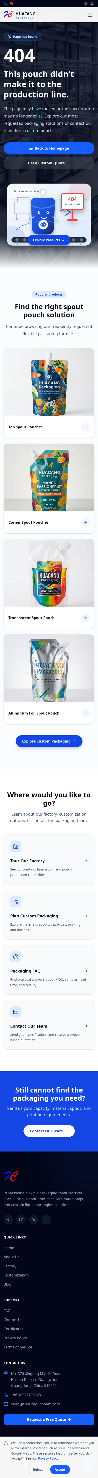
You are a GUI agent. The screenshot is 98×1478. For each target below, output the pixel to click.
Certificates (13, 1328)
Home (9, 1247)
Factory (10, 1266)
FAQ (7, 1310)
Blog (7, 1284)
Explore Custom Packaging (46, 741)
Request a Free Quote (46, 1419)
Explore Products (49, 240)
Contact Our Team (46, 1130)
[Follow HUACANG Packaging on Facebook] (8, 1219)
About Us (12, 1256)
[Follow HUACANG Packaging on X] (21, 1219)
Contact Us (13, 1319)
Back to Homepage (52, 148)
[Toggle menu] (89, 14)
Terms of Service (18, 1347)
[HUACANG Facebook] (85, 3)
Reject (38, 1469)
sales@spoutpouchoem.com (35, 1404)
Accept (60, 1469)
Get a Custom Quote (46, 163)
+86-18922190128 (26, 1394)
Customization (16, 1275)
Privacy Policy (15, 1337)
